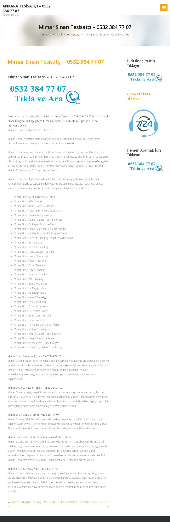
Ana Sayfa (46, 34)
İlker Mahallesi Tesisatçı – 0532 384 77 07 (85, 502)
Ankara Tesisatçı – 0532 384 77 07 (26, 8)
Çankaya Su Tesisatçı (68, 34)
